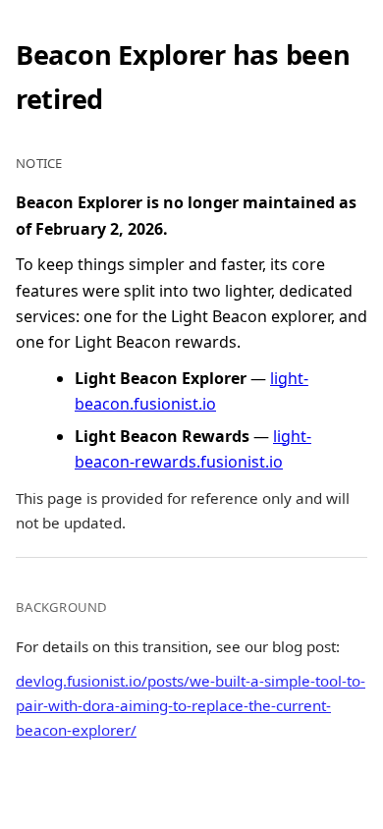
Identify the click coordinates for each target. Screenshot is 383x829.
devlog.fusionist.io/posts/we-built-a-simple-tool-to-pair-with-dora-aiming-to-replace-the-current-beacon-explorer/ (190, 705)
